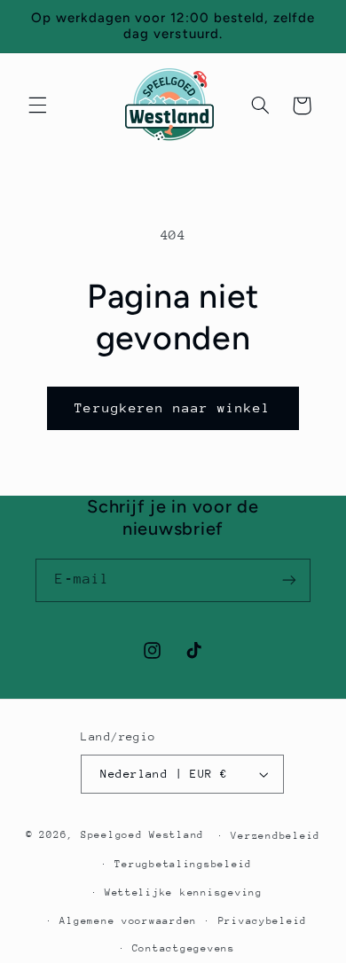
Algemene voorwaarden (128, 921)
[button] (37, 105)
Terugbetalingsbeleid (183, 864)
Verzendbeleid (275, 836)
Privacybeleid (263, 921)
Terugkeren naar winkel (173, 407)
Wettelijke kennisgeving (184, 892)
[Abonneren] (289, 580)
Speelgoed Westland (142, 835)
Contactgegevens (183, 948)
